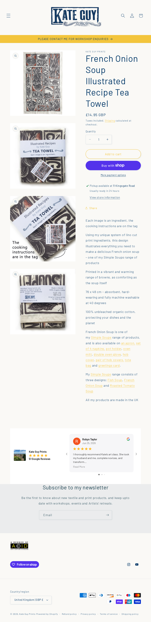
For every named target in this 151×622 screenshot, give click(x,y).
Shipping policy (130, 614)
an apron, (128, 343)
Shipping (110, 120)
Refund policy (69, 614)
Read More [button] (79, 466)
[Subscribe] (107, 515)
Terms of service (108, 614)
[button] (8, 15)
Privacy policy (88, 614)
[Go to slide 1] (99, 474)
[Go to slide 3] (104, 474)
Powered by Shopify (47, 614)
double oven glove (107, 354)
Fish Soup (115, 380)
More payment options (113, 175)
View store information (105, 197)
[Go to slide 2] (101, 474)
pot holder (113, 348)
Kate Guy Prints (27, 614)
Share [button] (93, 208)
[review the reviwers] (128, 439)
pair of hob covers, (110, 360)
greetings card (109, 365)
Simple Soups (101, 337)
